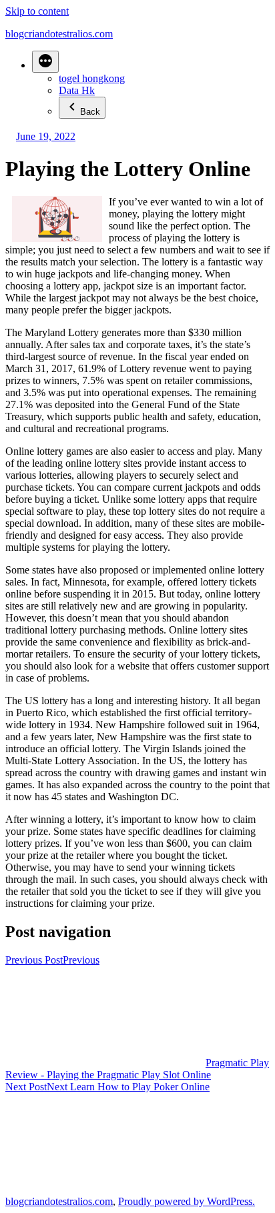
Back (90, 112)
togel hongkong (92, 78)
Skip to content (37, 11)
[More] (45, 62)
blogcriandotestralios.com (59, 33)
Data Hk (77, 90)
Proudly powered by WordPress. (186, 1201)
